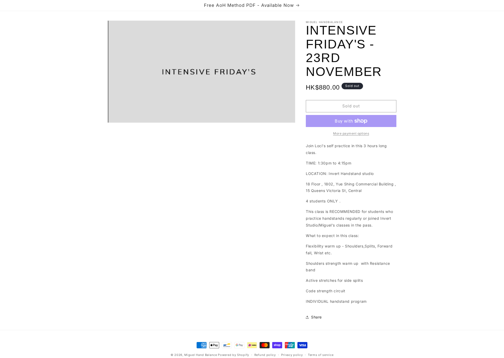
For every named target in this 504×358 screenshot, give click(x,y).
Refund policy (265, 355)
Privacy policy (292, 355)
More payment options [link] (351, 133)
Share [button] (316, 317)
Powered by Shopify (233, 355)
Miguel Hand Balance (200, 355)
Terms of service (320, 355)
